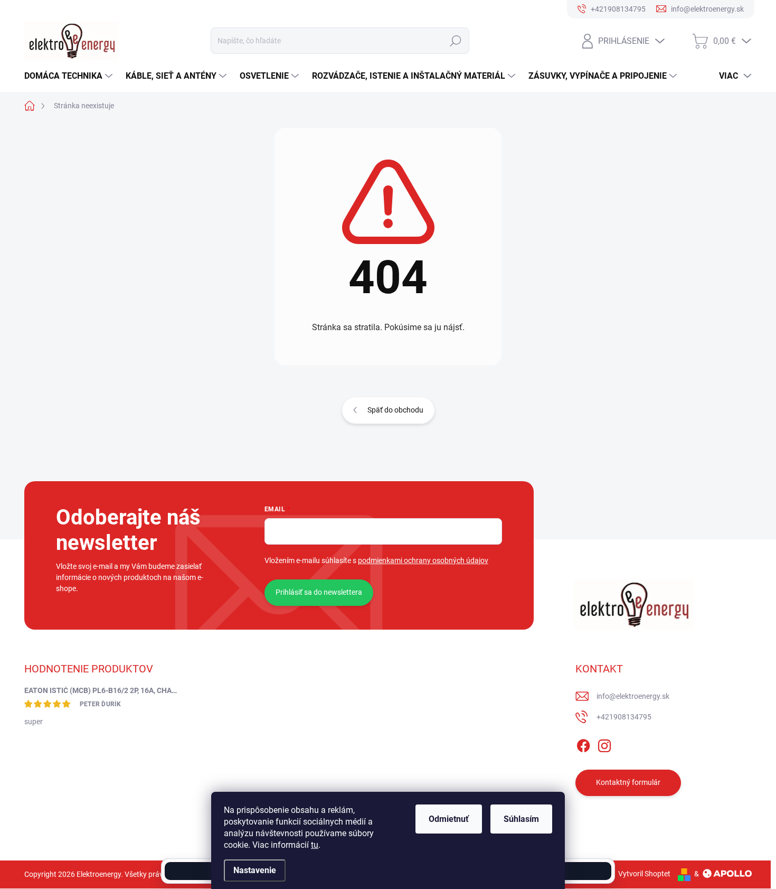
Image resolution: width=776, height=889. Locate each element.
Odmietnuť (449, 819)
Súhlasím (521, 819)
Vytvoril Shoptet (644, 873)
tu (314, 845)
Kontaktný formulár (628, 782)
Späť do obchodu (395, 410)
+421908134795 (624, 717)
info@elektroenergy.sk (633, 696)
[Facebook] (583, 744)
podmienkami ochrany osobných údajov (423, 560)
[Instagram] (604, 744)
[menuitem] (69, 76)
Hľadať (455, 40)
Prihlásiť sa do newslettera (319, 592)
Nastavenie (254, 870)
